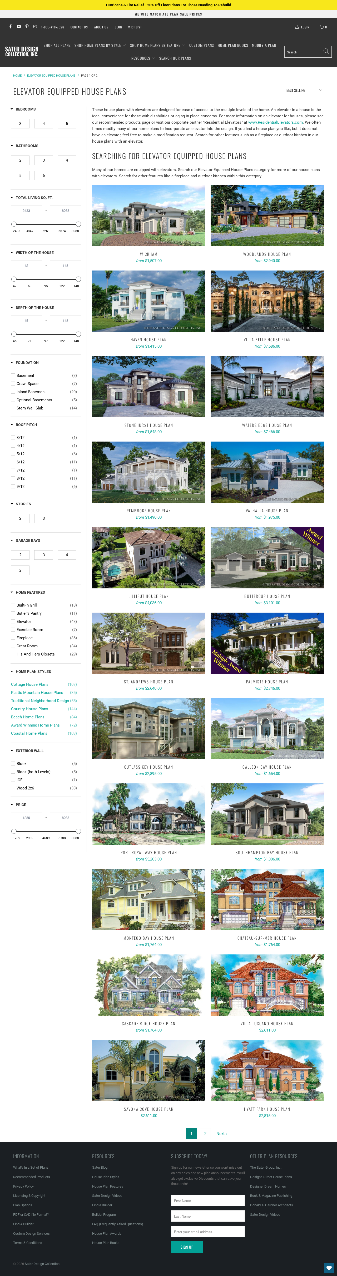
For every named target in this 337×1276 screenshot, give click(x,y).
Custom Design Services (31, 1233)
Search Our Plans (175, 58)
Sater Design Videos (107, 1196)
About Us (101, 27)
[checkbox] (20, 123)
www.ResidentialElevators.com (275, 122)
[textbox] (26, 210)
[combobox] (308, 52)
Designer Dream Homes (268, 1186)
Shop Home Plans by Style (98, 45)
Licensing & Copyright (29, 1196)
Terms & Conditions (27, 1243)
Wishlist (135, 27)
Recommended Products (31, 1177)
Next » (221, 1133)
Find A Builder (23, 1224)
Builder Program (104, 1215)
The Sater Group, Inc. (265, 1167)
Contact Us (79, 27)
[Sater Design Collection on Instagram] (35, 27)
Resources (141, 58)
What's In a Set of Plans (30, 1167)
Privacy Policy (23, 1186)
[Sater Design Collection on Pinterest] (26, 27)
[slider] (13, 224)
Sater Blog (99, 1167)
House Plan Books (106, 1243)
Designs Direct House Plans (271, 1177)
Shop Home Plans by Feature (155, 45)
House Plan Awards (106, 1233)
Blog (118, 27)
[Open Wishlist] (329, 1268)
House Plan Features (107, 1186)
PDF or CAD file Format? (31, 1215)
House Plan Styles (105, 1177)
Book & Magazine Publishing (271, 1196)
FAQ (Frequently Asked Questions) (117, 1224)
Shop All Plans (57, 45)
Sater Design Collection (42, 1264)
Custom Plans (201, 45)
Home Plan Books (233, 45)
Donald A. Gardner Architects (271, 1205)
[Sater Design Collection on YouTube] (18, 27)
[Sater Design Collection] (21, 52)
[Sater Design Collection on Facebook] (10, 27)
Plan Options (22, 1205)
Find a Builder (102, 1205)
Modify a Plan (264, 45)
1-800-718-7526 (52, 27)
